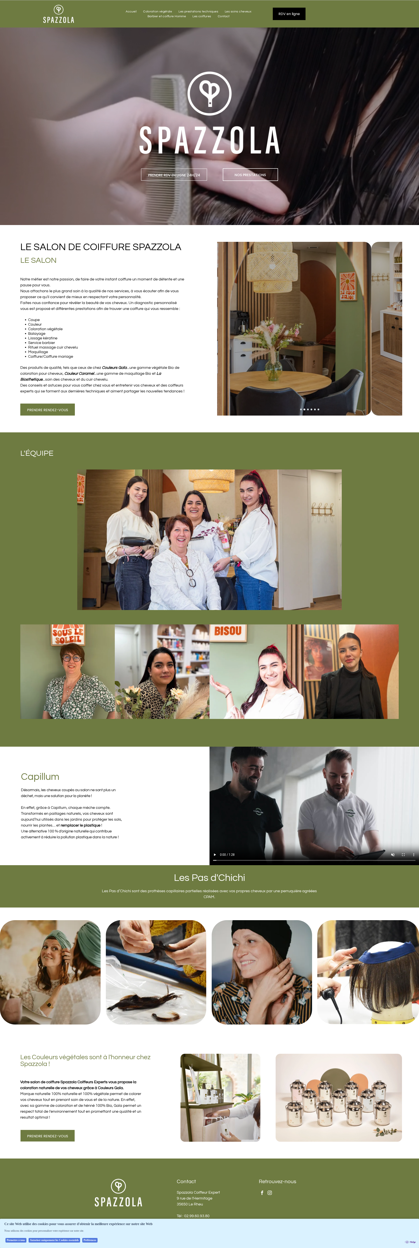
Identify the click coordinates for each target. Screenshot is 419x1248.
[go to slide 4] (311, 409)
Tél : (180, 1216)
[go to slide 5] (315, 409)
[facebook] (318, 14)
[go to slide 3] (308, 409)
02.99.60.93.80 (197, 1216)
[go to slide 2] (304, 409)
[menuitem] (131, 11)
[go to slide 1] (301, 409)
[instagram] (326, 14)
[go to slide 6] (318, 409)
